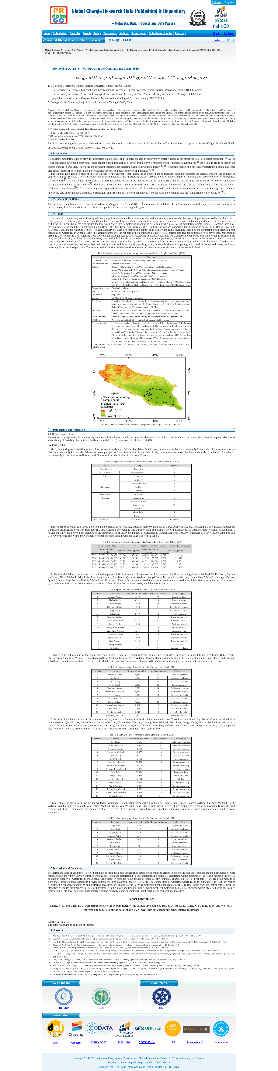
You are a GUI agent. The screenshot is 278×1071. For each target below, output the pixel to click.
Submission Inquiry (160, 33)
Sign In (216, 33)
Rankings (180, 33)
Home (46, 33)
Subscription (138, 33)
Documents (110, 33)
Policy (97, 33)
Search (87, 33)
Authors (124, 33)
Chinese (216, 2)
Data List (75, 33)
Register (228, 33)
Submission (60, 33)
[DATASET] (219, 40)
